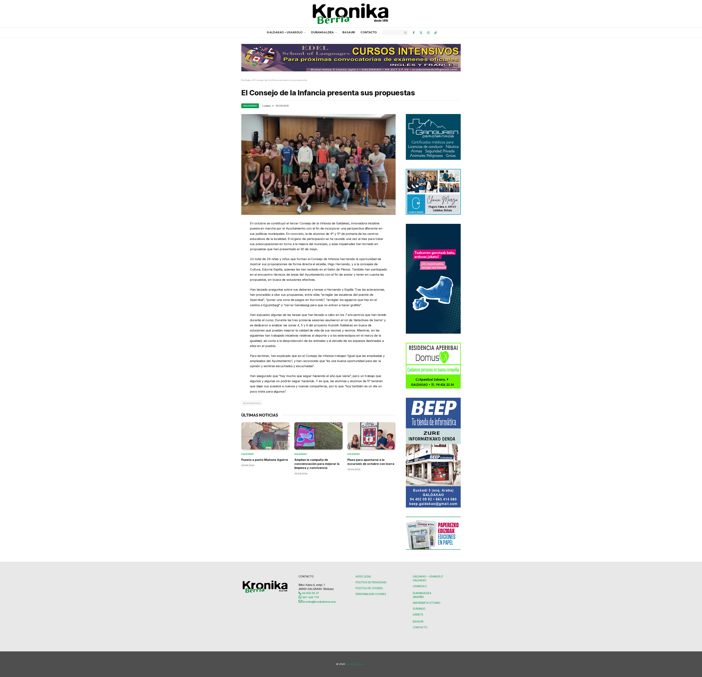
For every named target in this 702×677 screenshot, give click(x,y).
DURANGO (419, 608)
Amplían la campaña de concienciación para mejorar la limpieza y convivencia (316, 464)
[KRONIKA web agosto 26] (433, 332)
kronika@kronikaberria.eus (319, 601)
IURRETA (418, 614)
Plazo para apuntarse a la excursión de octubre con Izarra (370, 462)
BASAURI (348, 32)
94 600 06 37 (310, 593)
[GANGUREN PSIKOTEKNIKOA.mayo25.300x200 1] (433, 158)
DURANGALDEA (322, 32)
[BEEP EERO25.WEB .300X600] (433, 506)
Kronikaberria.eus (356, 664)
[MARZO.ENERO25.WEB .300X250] (433, 213)
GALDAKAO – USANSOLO (285, 32)
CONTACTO (369, 32)
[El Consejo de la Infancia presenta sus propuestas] (318, 164)
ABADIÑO (418, 596)
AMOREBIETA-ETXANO (426, 602)
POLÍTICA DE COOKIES (369, 588)
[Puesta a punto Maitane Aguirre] (265, 436)
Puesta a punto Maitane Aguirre (265, 460)
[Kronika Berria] (350, 13)
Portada (245, 80)
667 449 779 (310, 597)
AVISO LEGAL (363, 576)
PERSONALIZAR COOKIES (371, 594)
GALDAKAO (419, 580)
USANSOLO (420, 586)
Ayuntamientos (252, 403)
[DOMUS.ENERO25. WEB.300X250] (433, 387)
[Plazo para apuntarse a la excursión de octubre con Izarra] (371, 436)
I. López (267, 105)
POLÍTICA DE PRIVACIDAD (371, 582)
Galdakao (250, 105)
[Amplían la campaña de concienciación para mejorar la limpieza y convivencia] (318, 436)
